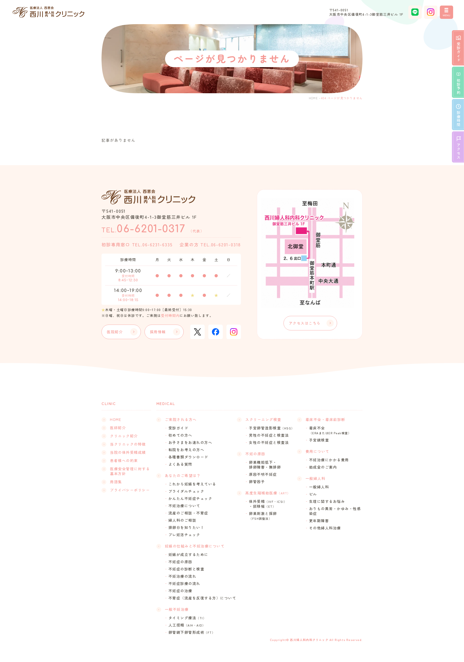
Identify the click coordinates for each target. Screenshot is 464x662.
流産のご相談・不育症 (188, 513)
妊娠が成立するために (188, 554)
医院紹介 (115, 331)
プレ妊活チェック (184, 534)
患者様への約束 (124, 460)
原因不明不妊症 (263, 474)
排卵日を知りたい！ (186, 527)
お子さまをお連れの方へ (190, 442)
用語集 (116, 481)
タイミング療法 (187, 617)
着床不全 (330, 430)
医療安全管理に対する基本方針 (130, 471)
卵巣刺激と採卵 (263, 515)
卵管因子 (257, 481)
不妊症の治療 (180, 590)
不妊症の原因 (180, 561)
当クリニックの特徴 (128, 444)
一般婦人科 (319, 486)
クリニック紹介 (124, 436)
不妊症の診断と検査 (186, 569)
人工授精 (187, 625)
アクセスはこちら (305, 323)
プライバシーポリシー (130, 490)
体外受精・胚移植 (268, 504)
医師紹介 (118, 427)
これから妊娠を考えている (192, 484)
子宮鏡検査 (319, 440)
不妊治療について (184, 505)
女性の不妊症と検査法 (269, 442)
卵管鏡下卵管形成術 (191, 632)
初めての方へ (180, 435)
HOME (313, 98)
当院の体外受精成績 (128, 452)
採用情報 (158, 331)
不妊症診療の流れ (184, 583)
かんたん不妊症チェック (190, 498)
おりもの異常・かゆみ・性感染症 (335, 511)
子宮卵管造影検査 (272, 428)
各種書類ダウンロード (188, 457)
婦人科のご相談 (182, 520)
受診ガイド (178, 428)
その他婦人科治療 (325, 528)
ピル (313, 494)
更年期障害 (319, 520)
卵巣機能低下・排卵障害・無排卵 (265, 465)
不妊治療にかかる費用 (329, 459)
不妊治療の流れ (182, 576)
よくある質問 (180, 464)
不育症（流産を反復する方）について (202, 598)
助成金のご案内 (323, 467)
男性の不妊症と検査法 (269, 435)
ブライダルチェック (186, 491)
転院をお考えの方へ (186, 449)
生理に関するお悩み (327, 501)
